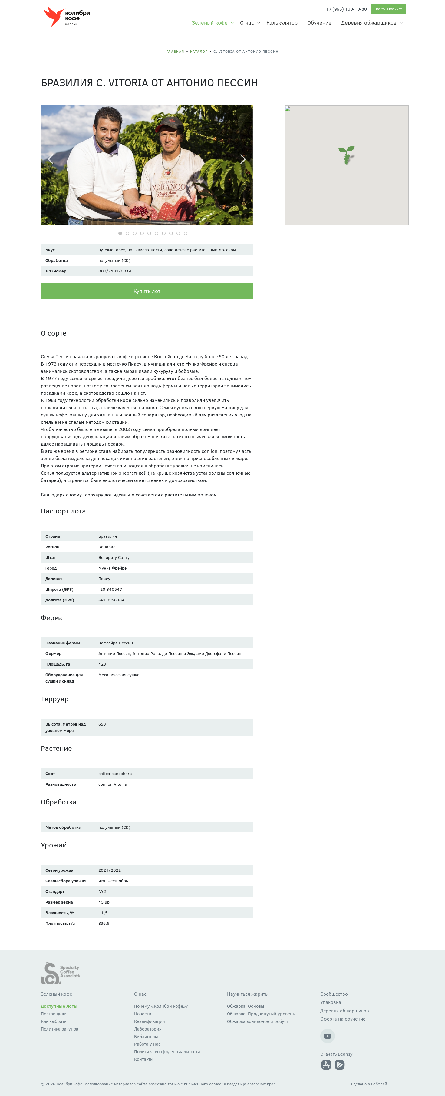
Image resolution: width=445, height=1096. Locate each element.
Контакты (143, 1059)
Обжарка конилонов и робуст (257, 1021)
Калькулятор (282, 22)
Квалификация (149, 1021)
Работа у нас (147, 1044)
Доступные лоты (59, 1006)
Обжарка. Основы (245, 1006)
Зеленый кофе (210, 22)
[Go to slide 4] (142, 233)
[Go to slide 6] (156, 233)
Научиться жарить (247, 994)
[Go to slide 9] (178, 233)
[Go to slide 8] (171, 233)
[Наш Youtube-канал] (327, 1036)
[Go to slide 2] (127, 233)
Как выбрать (53, 1021)
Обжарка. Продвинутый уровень (261, 1014)
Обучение (319, 22)
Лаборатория (148, 1029)
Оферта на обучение (342, 1018)
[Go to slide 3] (135, 233)
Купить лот (147, 291)
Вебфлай (379, 1084)
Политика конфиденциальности (167, 1051)
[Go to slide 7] (164, 233)
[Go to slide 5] (149, 233)
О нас (247, 22)
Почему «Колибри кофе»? (161, 1006)
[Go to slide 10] (185, 233)
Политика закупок (59, 1029)
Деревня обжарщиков (369, 22)
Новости (142, 1014)
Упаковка (330, 1002)
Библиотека (146, 1036)
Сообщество (334, 994)
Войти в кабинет (389, 8)
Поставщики (54, 1014)
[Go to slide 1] (120, 233)
